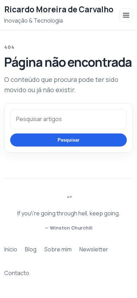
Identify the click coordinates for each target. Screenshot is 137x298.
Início (10, 249)
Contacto (16, 273)
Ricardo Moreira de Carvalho (58, 9)
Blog (31, 249)
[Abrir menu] (126, 15)
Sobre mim (58, 249)
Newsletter (93, 249)
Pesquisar (68, 140)
